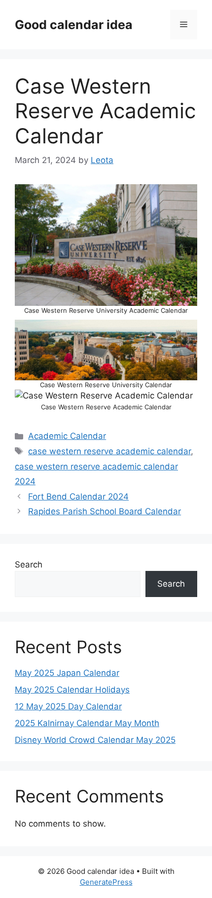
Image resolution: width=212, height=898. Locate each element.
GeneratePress (106, 882)
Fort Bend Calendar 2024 (78, 496)
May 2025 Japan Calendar (67, 673)
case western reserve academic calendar (109, 451)
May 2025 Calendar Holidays (72, 690)
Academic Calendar (67, 436)
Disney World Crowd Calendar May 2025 (95, 740)
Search (28, 564)
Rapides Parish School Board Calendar (104, 511)
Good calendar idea (74, 24)
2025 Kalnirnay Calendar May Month (87, 723)
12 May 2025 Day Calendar (68, 706)
